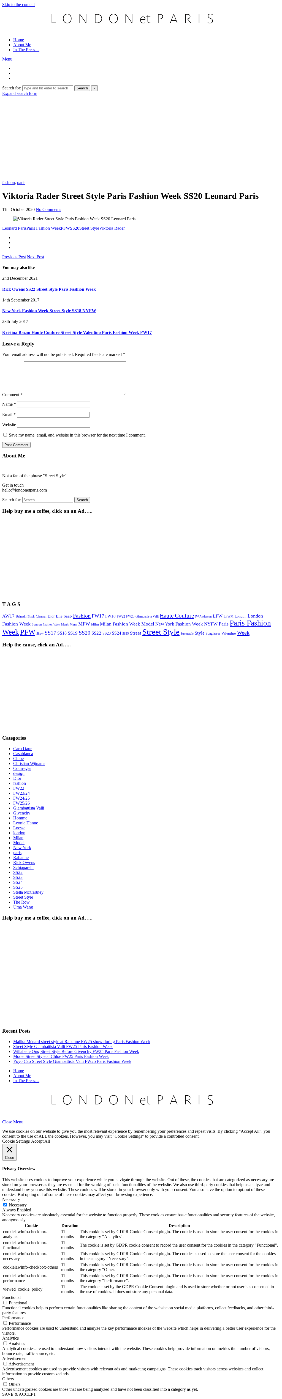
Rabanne (21, 857)
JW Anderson (203, 616)
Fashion (82, 616)
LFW (218, 616)
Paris (224, 624)
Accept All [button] (40, 1141)
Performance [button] (13, 1317)
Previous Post (14, 256)
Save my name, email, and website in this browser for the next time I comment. (77, 435)
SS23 (106, 633)
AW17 (8, 616)
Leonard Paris (14, 228)
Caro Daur (22, 748)
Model (147, 624)
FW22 (121, 616)
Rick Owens (24, 862)
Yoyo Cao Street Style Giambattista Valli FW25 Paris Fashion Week (72, 1061)
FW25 (130, 616)
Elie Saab (64, 616)
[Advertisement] (141, 137)
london (19, 832)
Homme (20, 818)
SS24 (116, 633)
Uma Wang (23, 907)
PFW (65, 228)
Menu (7, 59)
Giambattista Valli (147, 616)
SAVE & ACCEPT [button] (19, 1394)
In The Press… (26, 49)
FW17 (98, 616)
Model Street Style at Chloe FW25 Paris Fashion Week (61, 1056)
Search (82, 88)
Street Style (89, 228)
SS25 (125, 633)
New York (22, 847)
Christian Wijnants (29, 763)
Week (243, 633)
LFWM (229, 616)
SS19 (73, 633)
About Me (22, 44)
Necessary (18, 1205)
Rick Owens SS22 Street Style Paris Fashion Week (49, 289)
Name (9, 404)
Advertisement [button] (15, 1358)
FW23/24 (21, 793)
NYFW (211, 624)
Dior (51, 616)
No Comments (48, 209)
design (19, 773)
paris (21, 182)
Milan (95, 624)
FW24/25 (21, 798)
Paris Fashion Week (43, 228)
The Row (21, 902)
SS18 (62, 633)
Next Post (35, 256)
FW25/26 (21, 803)
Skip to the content (18, 4)
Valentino (228, 633)
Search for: (11, 88)
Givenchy (21, 813)
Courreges (22, 768)
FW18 (110, 616)
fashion (8, 182)
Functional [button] (11, 1297)
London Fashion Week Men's (50, 624)
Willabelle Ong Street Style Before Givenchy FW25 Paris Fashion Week (76, 1051)
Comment (12, 394)
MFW (84, 624)
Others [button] (8, 1378)
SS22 (96, 633)
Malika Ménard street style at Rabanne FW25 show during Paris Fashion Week (81, 1041)
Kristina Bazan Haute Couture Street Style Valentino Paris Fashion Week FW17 (77, 332)
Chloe (18, 758)
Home (18, 39)
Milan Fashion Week (120, 624)
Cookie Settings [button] (16, 1141)
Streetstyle (187, 633)
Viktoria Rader (112, 228)
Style (200, 633)
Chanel (41, 616)
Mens (73, 624)
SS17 (50, 633)
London (240, 616)
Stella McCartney (28, 892)
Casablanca (23, 753)
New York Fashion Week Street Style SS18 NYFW (49, 310)
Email (9, 414)
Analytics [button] (10, 1338)
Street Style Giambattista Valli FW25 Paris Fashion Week (63, 1046)
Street (135, 633)
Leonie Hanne (25, 823)
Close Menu (12, 1122)
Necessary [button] (11, 1199)
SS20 (74, 228)
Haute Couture (177, 616)
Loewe (19, 827)
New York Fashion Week (179, 624)
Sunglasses (213, 633)
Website (9, 424)
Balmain (21, 616)
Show (40, 633)
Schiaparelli (23, 867)
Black (31, 616)
